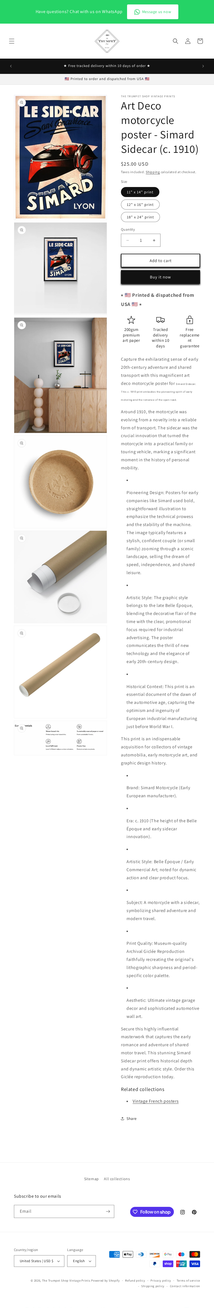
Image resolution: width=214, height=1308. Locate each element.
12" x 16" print (140, 204)
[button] (12, 41)
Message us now (156, 11)
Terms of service (188, 1280)
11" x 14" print (140, 192)
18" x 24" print (140, 217)
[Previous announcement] (11, 66)
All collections (117, 1178)
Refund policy (135, 1280)
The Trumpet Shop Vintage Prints (66, 1280)
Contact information (185, 1286)
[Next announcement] (203, 66)
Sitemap (91, 1178)
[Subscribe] (108, 1211)
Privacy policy (160, 1280)
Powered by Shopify (105, 1280)
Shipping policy (152, 1286)
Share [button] (132, 1118)
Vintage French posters (156, 1101)
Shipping (153, 172)
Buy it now (160, 277)
